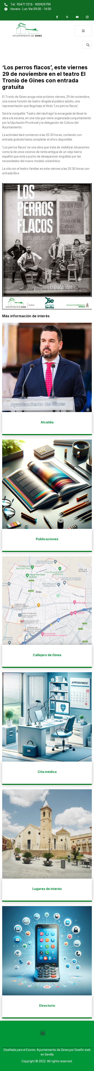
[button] (42, 1033)
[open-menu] (83, 31)
